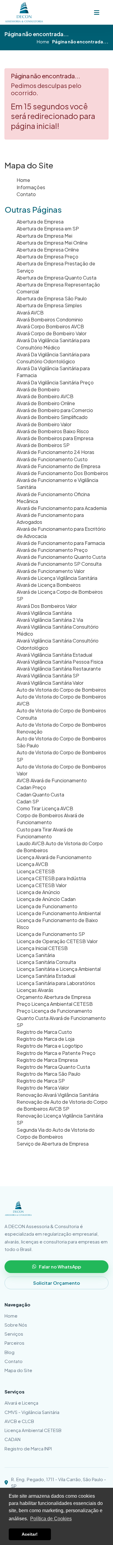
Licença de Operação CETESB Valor (57, 941)
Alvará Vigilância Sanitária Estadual (54, 655)
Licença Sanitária (36, 955)
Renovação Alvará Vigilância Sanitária (58, 1095)
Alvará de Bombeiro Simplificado (52, 417)
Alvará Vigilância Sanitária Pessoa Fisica (60, 661)
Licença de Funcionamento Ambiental (59, 913)
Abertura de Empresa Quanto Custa (56, 277)
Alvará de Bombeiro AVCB (45, 396)
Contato (26, 194)
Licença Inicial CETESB (42, 948)
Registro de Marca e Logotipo (50, 1046)
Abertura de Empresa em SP (48, 228)
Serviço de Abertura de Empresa (53, 1143)
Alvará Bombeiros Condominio (50, 319)
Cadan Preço (31, 787)
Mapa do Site (18, 1370)
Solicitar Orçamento (56, 1283)
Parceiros (14, 1343)
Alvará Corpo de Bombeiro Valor (51, 333)
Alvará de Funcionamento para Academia (62, 508)
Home (23, 180)
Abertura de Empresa (40, 221)
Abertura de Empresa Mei (44, 236)
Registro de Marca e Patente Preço (56, 1053)
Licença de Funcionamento (47, 906)
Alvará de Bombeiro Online (46, 403)
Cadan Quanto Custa (40, 794)
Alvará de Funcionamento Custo (52, 459)
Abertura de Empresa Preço (47, 256)
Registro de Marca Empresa (47, 1060)
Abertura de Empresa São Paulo (52, 298)
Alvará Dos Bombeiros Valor (47, 606)
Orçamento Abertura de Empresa (54, 997)
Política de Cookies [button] (51, 1518)
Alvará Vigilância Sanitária (44, 613)
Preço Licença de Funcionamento (54, 1011)
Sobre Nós (16, 1325)
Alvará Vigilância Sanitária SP (48, 675)
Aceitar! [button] (30, 1534)
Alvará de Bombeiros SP (43, 445)
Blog (9, 1352)
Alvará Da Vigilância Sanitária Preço (55, 382)
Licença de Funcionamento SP (51, 934)
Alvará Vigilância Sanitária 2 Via (50, 620)
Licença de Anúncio (38, 892)
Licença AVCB (32, 864)
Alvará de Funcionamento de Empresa (58, 466)
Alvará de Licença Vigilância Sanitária (57, 578)
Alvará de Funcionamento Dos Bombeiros (62, 473)
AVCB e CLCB (19, 1421)
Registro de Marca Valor (43, 1087)
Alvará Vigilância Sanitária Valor (50, 683)
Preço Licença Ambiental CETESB (55, 1004)
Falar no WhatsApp (60, 1266)
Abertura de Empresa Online (48, 249)
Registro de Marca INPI (28, 1448)
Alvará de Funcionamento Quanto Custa (61, 557)
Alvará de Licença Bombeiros (49, 585)
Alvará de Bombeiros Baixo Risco (53, 431)
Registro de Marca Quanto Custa (53, 1067)
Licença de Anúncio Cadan (46, 899)
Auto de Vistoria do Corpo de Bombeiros (61, 689)
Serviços (14, 1334)
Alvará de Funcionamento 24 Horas (55, 452)
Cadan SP (28, 801)
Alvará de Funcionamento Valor (51, 571)
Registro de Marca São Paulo (48, 1074)
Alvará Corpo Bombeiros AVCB (50, 326)
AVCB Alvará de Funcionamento (52, 780)
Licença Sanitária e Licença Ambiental (59, 969)
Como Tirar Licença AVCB (45, 808)
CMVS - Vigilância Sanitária (32, 1412)
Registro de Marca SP (41, 1080)
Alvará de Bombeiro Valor (44, 424)
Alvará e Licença (21, 1403)
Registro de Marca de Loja (45, 1039)
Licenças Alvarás (35, 990)
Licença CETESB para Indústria (51, 878)
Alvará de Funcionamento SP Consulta (59, 564)
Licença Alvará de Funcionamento (54, 857)
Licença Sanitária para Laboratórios (56, 983)
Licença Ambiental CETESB (33, 1430)
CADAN (12, 1439)
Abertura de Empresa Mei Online (52, 242)
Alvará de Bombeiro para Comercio (55, 410)
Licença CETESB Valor (42, 885)
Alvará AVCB (30, 312)
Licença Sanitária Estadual (46, 976)
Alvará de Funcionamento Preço (52, 550)
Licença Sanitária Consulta (46, 962)
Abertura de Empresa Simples (49, 305)
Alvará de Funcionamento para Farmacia (61, 543)
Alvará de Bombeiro (38, 389)
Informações (31, 187)
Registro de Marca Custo (44, 1032)
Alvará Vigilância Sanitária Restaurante (59, 668)
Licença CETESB (36, 871)
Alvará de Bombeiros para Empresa (55, 438)
